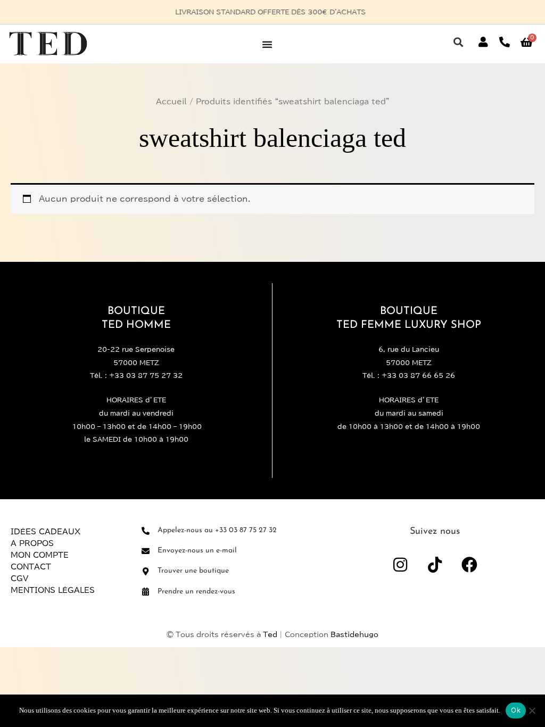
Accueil (171, 101)
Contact (31, 567)
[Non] (531, 710)
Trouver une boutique (193, 571)
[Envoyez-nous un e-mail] (146, 551)
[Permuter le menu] (267, 44)
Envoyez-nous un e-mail (197, 551)
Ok (516, 710)
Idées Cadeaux (45, 531)
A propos (32, 543)
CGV (19, 578)
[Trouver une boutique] (146, 571)
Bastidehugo (354, 634)
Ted (270, 634)
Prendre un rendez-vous (196, 592)
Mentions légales (53, 590)
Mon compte (40, 555)
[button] (458, 42)
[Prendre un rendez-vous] (146, 592)
